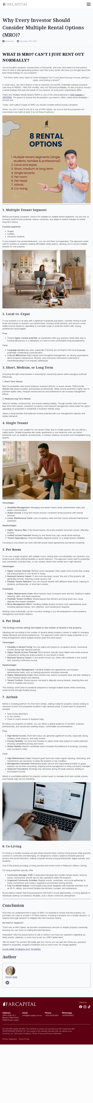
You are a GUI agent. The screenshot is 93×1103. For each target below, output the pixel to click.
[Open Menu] (89, 4)
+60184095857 (68, 1015)
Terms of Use (24, 1039)
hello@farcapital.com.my (32, 1015)
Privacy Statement (9, 1039)
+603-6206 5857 (52, 1015)
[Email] (7, 982)
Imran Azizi (11, 977)
